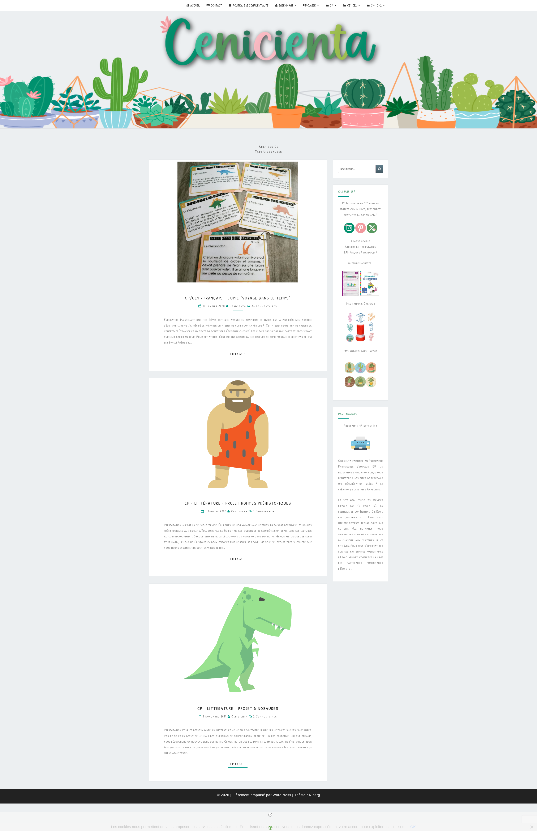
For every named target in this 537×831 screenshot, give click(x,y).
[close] (270, 815)
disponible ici (353, 517)
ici (349, 568)
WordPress (282, 795)
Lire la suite (239, 353)
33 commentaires (264, 306)
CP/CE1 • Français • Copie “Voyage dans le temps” (238, 298)
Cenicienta (238, 306)
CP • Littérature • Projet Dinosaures (237, 708)
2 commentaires (265, 716)
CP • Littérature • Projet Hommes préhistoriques (238, 503)
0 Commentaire (264, 511)
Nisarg (314, 795)
